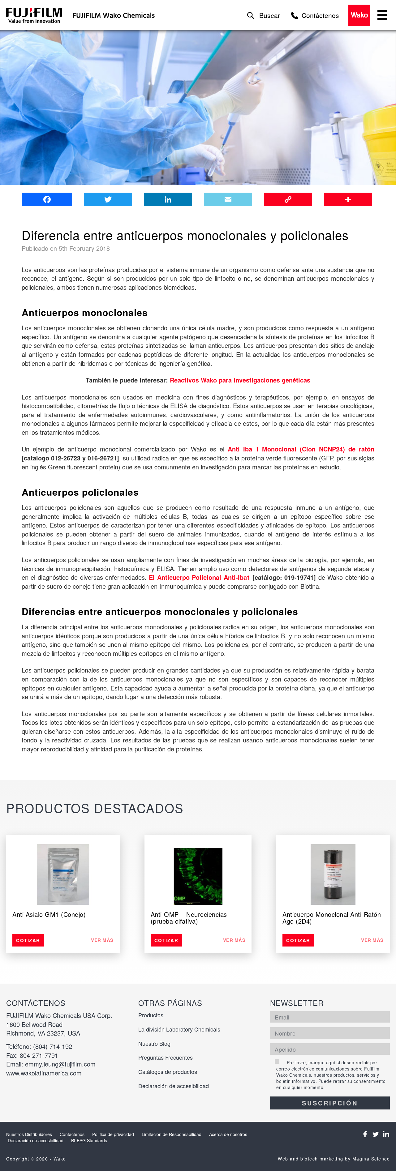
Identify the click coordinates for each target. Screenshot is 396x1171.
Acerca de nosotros (228, 1134)
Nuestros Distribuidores (29, 1134)
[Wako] (34, 15)
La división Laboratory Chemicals (179, 1029)
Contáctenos (72, 1134)
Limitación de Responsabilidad (171, 1134)
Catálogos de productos (167, 1071)
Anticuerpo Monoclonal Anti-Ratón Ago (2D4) (331, 917)
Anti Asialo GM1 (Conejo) (49, 914)
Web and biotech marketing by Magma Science (334, 1159)
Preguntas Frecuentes (165, 1057)
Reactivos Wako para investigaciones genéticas (240, 379)
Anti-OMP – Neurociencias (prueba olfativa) (189, 917)
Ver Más (102, 940)
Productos (150, 1015)
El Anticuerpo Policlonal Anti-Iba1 (199, 577)
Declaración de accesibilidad (173, 1086)
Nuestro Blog (154, 1043)
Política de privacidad (113, 1134)
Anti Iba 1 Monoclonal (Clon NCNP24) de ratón (301, 448)
